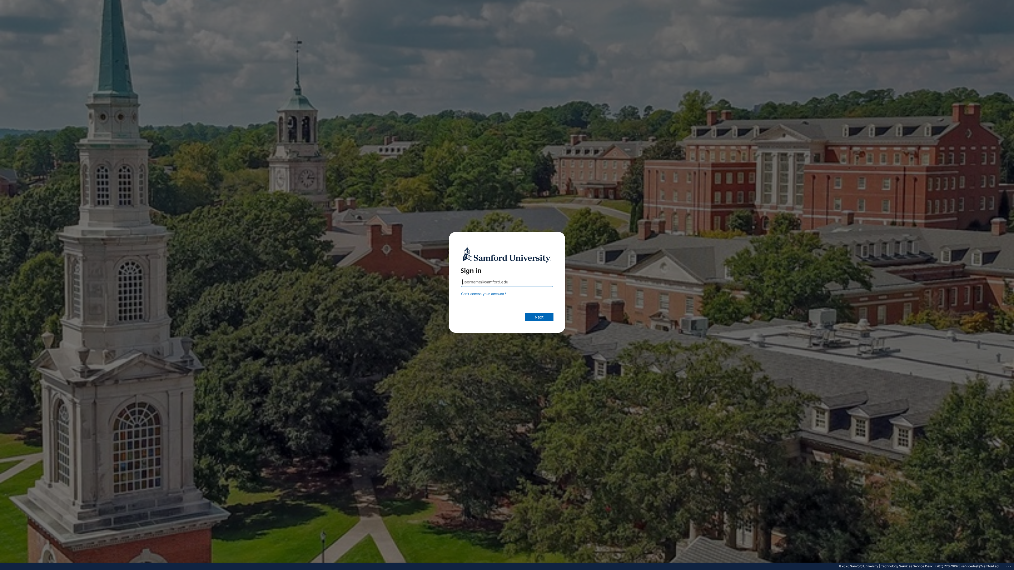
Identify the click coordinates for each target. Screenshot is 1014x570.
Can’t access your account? (483, 294)
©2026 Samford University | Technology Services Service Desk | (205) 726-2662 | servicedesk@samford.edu (919, 566)
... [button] (1009, 565)
